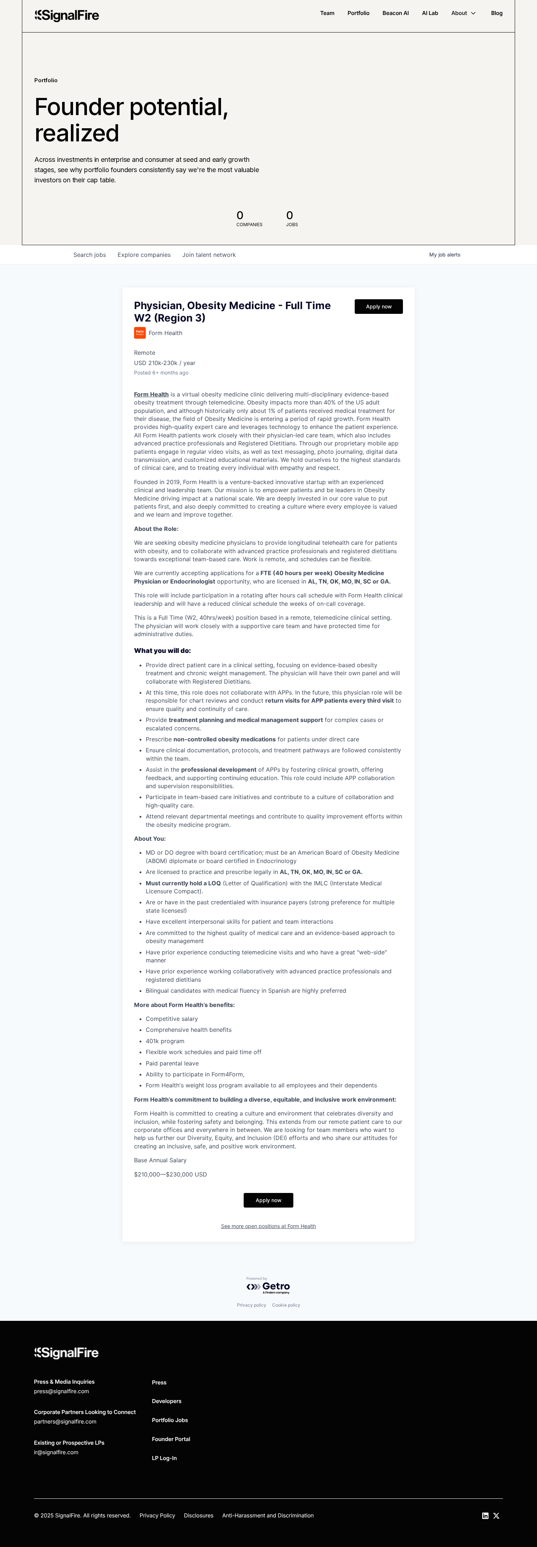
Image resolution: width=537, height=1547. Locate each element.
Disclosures (198, 1515)
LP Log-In (164, 1458)
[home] (66, 16)
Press (159, 1382)
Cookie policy (286, 1305)
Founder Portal (171, 1439)
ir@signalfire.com (56, 1452)
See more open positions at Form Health (268, 1226)
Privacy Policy (157, 1515)
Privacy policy (251, 1305)
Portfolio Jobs (170, 1420)
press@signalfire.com (61, 1391)
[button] (464, 13)
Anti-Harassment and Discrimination (268, 1515)
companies (144, 254)
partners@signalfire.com (65, 1421)
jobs (89, 254)
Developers (167, 1401)
